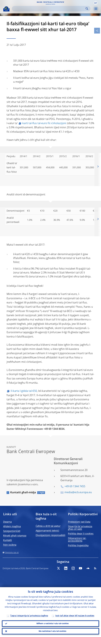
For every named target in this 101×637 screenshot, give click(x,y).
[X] (58, 568)
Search (87, 8)
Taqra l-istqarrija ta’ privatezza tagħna (29, 616)
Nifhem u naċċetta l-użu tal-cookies (52, 624)
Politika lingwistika (78, 545)
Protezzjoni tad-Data (79, 522)
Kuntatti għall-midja (23, 492)
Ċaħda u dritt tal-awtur (48, 526)
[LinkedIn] (66, 568)
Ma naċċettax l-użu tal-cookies (52, 631)
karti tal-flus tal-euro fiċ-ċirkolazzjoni (44, 123)
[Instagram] (73, 568)
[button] (96, 3)
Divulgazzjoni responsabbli (50, 535)
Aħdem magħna (12, 526)
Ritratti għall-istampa (14, 536)
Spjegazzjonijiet (11, 531)
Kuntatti (7, 540)
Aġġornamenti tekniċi (47, 531)
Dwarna (7, 522)
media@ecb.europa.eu (78, 492)
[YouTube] (80, 568)
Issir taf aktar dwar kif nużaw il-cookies (74, 616)
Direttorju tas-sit (12, 553)
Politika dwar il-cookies (81, 534)
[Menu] (96, 9)
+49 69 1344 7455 (74, 486)
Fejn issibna (9, 545)
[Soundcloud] (88, 568)
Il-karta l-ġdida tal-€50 (24, 391)
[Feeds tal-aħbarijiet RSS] (95, 568)
